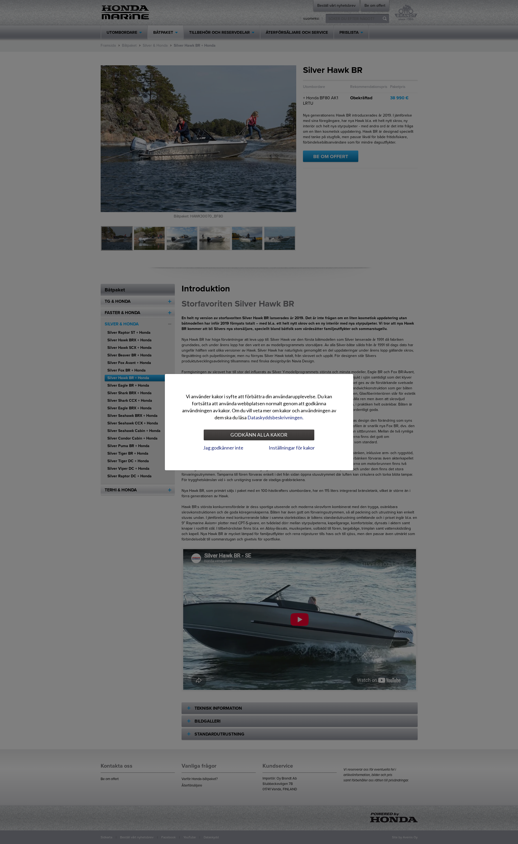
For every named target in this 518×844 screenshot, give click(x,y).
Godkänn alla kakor (258, 435)
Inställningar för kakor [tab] (292, 448)
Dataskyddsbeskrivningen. (275, 417)
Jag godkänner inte (223, 448)
